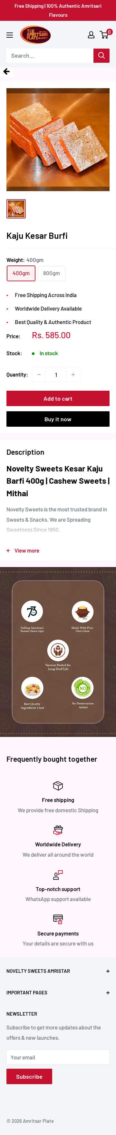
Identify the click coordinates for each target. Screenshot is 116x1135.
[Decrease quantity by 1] (39, 374)
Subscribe (29, 1076)
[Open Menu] (9, 35)
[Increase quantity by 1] (73, 374)
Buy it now (58, 419)
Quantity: (17, 374)
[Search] (101, 56)
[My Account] (91, 34)
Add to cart (58, 398)
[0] (104, 35)
